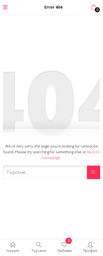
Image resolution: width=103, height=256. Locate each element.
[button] (93, 7)
